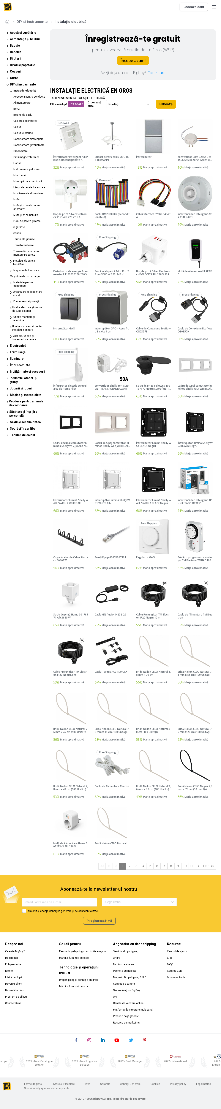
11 (192, 866)
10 (185, 866)
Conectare (156, 72)
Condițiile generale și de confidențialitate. (73, 911)
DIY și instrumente (32, 21)
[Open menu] (214, 7)
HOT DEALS (76, 104)
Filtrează (166, 104)
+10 (205, 866)
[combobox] (104, 902)
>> (212, 866)
